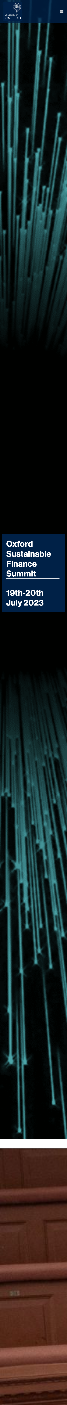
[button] (61, 11)
